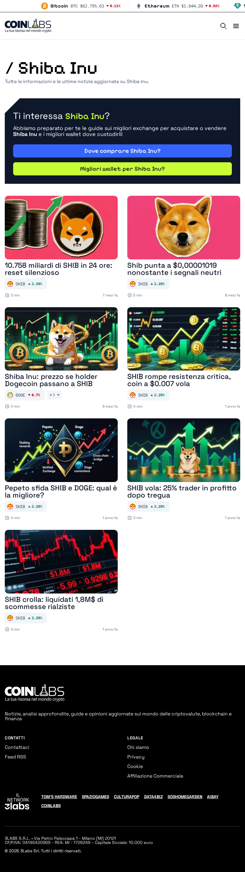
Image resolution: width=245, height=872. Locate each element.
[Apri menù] (233, 26)
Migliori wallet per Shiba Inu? (122, 168)
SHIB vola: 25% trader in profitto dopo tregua (182, 491)
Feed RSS (15, 757)
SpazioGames (95, 796)
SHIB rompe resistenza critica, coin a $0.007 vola (179, 380)
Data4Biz (153, 796)
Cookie (135, 766)
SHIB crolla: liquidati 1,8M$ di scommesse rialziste (54, 603)
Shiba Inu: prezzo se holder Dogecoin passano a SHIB (51, 380)
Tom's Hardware (59, 796)
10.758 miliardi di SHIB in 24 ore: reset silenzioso (58, 269)
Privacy (136, 757)
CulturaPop (126, 796)
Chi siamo (138, 747)
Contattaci (17, 747)
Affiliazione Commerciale (155, 776)
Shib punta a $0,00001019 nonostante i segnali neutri (174, 269)
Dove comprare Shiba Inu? (123, 150)
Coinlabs (51, 805)
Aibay (213, 796)
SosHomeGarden (185, 796)
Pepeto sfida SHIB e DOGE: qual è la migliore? (61, 491)
